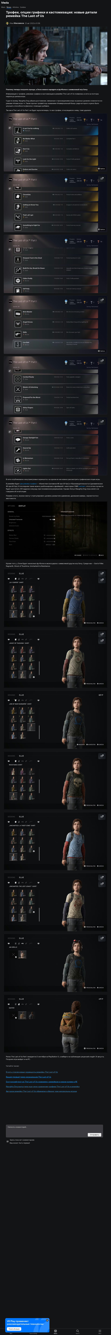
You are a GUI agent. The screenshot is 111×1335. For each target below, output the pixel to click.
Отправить (94, 1135)
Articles (16, 7)
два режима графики (28, 484)
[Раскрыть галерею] (55, 142)
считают (82, 486)
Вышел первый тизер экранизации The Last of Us (28, 1077)
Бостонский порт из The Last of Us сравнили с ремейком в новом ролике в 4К (41, 1081)
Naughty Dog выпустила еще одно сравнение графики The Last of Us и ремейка (43, 1086)
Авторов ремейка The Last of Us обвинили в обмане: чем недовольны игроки (41, 1091)
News (9, 7)
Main (3, 7)
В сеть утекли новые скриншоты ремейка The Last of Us (32, 1072)
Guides (23, 7)
